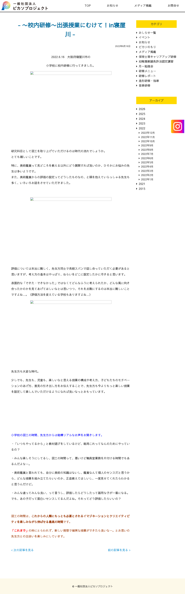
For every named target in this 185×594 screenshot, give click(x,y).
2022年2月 (147, 175)
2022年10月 (148, 141)
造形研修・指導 (149, 81)
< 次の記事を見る (22, 550)
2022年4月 (147, 166)
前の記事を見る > (119, 550)
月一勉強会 (146, 66)
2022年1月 (147, 179)
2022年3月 (147, 171)
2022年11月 (148, 137)
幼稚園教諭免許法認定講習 (156, 61)
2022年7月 (147, 154)
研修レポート (147, 76)
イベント (144, 37)
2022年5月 (147, 162)
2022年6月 (147, 158)
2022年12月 (148, 132)
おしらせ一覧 (147, 33)
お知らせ (112, 5)
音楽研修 (144, 85)
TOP (88, 5)
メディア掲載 (143, 5)
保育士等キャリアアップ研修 (157, 57)
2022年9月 (147, 145)
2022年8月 (147, 149)
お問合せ (173, 5)
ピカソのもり (147, 47)
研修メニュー (147, 71)
